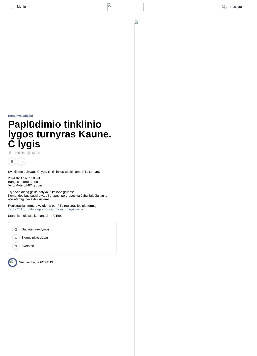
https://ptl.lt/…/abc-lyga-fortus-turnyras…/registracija (46, 209)
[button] (12, 161)
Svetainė (27, 246)
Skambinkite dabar (34, 237)
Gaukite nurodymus (35, 229)
